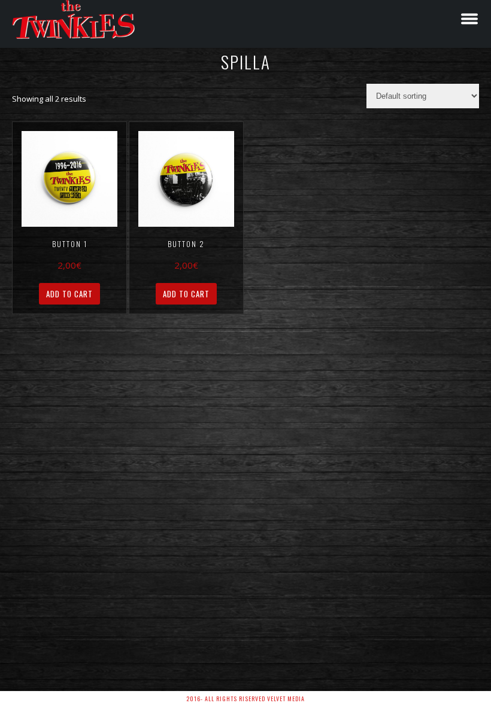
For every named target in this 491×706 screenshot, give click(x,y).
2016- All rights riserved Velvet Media (245, 698)
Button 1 (69, 244)
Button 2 (186, 244)
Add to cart (69, 294)
